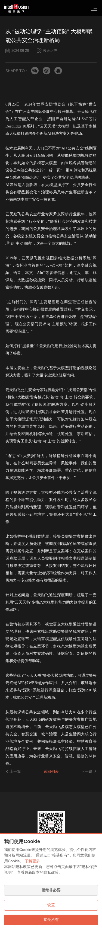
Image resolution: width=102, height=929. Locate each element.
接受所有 (51, 919)
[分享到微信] (35, 70)
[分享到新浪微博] (46, 70)
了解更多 (32, 861)
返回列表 (51, 771)
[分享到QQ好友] (58, 70)
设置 (51, 905)
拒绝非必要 (51, 890)
